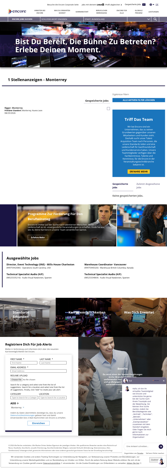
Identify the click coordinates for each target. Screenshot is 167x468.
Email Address (19, 367)
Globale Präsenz (138, 11)
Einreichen (38, 423)
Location (44, 394)
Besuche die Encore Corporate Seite (63, 4)
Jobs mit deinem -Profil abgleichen (101, 4)
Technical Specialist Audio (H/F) (25, 274)
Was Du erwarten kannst (62, 11)
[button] (108, 108)
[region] (138, 99)
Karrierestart (82, 12)
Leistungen (153, 12)
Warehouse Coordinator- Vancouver (105, 264)
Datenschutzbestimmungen (22, 415)
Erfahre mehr (139, 171)
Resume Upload (19, 375)
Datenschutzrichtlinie (52, 463)
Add (13, 403)
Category (15, 394)
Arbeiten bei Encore (39, 11)
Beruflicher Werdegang (101, 11)
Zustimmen (155, 459)
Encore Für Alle (122, 11)
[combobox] (105, 19)
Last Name (46, 359)
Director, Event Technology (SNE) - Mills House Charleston (40, 264)
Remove (23, 407)
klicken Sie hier (134, 463)
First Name (17, 359)
